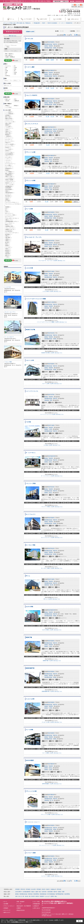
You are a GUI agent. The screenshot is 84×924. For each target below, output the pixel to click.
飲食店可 (8, 250)
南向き (7, 244)
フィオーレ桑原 (30, 67)
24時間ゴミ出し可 (10, 229)
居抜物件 (8, 252)
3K (14, 70)
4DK (15, 74)
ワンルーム (8, 66)
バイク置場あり (9, 171)
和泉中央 (55, 44)
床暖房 (7, 199)
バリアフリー (9, 128)
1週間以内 (16, 100)
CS (6, 208)
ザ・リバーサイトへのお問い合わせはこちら (52, 476)
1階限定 (19, 908)
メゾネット (8, 158)
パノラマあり (8, 107)
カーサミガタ (29, 38)
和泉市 (49, 42)
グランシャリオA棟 (31, 791)
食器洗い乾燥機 (9, 179)
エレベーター (9, 166)
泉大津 (51, 584)
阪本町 (52, 127)
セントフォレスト (31, 514)
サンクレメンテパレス (32, 123)
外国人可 (8, 142)
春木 (51, 308)
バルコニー (8, 162)
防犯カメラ (8, 224)
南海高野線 (36, 894)
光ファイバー (9, 213)
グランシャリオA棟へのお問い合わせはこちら (52, 814)
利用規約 (6, 908)
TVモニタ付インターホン (12, 218)
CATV (7, 211)
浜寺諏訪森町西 (26, 891)
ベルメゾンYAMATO (31, 95)
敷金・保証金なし (9, 53)
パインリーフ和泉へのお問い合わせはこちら (52, 506)
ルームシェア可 (9, 146)
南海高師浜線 (43, 894)
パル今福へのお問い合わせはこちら (51, 445)
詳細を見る (68, 59)
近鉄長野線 (67, 894)
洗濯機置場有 (9, 175)
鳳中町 (55, 891)
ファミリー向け (9, 152)
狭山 (56, 896)
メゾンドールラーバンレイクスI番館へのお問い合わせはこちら (52, 322)
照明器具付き (9, 168)
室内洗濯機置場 (9, 154)
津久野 (33, 896)
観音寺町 (53, 456)
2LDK (6, 70)
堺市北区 (59, 889)
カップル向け (9, 149)
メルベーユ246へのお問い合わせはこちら (52, 383)
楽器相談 (8, 115)
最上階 (7, 242)
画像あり (7, 105)
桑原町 (52, 70)
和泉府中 (51, 46)
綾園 (37, 891)
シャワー (8, 194)
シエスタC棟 (29, 268)
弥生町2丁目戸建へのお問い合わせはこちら (51, 352)
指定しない (8, 99)
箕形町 (52, 42)
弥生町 (52, 333)
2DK (15, 69)
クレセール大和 (30, 699)
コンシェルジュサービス (11, 232)
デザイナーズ (9, 120)
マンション (14, 45)
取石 (40, 891)
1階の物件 (8, 237)
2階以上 (7, 236)
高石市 (43, 889)
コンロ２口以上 (9, 178)
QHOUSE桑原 (30, 760)
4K (6, 74)
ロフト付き (8, 157)
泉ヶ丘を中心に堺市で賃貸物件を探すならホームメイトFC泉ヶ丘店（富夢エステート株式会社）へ (58, 903)
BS (6, 210)
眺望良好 (8, 134)
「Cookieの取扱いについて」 (17, 922)
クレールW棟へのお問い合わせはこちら (51, 753)
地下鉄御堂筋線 (51, 894)
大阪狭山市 (53, 889)
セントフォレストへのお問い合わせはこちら (52, 537)
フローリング (9, 155)
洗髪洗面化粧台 (9, 192)
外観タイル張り (9, 176)
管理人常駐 (8, 133)
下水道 (7, 257)
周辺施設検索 (36, 903)
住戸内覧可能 (9, 231)
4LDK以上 (7, 75)
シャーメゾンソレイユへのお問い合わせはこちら (52, 414)
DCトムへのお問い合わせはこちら (52, 599)
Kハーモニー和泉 (30, 545)
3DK (6, 72)
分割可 (7, 129)
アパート (7, 45)
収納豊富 (8, 207)
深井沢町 (44, 891)
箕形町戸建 (29, 637)
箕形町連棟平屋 (30, 668)
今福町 (52, 271)
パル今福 (28, 422)
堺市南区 (39, 889)
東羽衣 (37, 896)
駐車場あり (8, 234)
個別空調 (8, 253)
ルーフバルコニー (10, 163)
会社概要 (6, 903)
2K (6, 69)
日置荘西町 (50, 891)
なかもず (47, 896)
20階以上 (8, 240)
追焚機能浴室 (9, 186)
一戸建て (7, 46)
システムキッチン (10, 181)
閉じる (79, 921)
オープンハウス (9, 141)
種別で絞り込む (12, 35)
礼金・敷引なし (9, 55)
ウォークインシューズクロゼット (12, 204)
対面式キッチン (9, 183)
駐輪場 (7, 170)
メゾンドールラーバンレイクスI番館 (36, 298)
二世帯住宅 (8, 136)
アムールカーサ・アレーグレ (34, 237)
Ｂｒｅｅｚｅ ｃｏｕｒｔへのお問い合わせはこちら (51, 845)
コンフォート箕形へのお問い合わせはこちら (52, 876)
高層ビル (8, 248)
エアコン (8, 197)
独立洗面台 (8, 196)
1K (14, 66)
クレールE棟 (29, 208)
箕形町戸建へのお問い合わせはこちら (52, 660)
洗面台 (7, 191)
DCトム (28, 575)
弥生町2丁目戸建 (30, 329)
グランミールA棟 (30, 152)
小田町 (52, 302)
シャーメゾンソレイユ (32, 391)
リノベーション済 (10, 121)
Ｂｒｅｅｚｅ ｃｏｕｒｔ (33, 822)
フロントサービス (10, 228)
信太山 (50, 74)
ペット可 (19, 903)
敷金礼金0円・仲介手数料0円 (24, 906)
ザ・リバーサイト (31, 452)
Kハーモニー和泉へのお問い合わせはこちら (51, 568)
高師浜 (59, 891)
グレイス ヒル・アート (10, 312)
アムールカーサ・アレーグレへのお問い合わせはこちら (52, 260)
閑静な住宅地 (9, 118)
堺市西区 (17, 889)
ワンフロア (8, 247)
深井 (16, 896)
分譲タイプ (8, 131)
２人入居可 (8, 126)
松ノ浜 (51, 800)
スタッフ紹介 (36, 901)
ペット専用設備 (9, 113)
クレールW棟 (29, 729)
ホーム (5, 901)
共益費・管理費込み (10, 57)
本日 (15, 99)
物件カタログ (7, 912)
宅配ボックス (9, 219)
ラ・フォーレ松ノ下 (9, 337)
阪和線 (46, 46)
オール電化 (8, 165)
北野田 (52, 896)
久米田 (50, 275)
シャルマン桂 (8, 287)
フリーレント (9, 138)
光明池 (54, 47)
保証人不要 (8, 123)
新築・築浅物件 (20, 901)
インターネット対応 (10, 215)
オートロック (9, 216)
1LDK (15, 67)
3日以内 (7, 100)
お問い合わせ (36, 908)
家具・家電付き (9, 173)
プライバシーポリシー (9, 906)
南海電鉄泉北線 (48, 44)
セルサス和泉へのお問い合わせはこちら (51, 629)
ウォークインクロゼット (11, 202)
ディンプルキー (9, 223)
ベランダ (8, 160)
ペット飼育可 (9, 112)
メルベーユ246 (30, 360)
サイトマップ (7, 910)
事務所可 (8, 125)
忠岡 (51, 161)
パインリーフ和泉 (31, 483)
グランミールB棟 (30, 180)
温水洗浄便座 (9, 189)
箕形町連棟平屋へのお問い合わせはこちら (52, 691)
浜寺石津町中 (18, 891)
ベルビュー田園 (8, 361)
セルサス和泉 (29, 606)
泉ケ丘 (20, 896)
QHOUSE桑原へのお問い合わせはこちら (52, 783)
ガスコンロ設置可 (10, 144)
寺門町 (52, 240)
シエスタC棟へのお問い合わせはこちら (51, 291)
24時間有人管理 (9, 226)
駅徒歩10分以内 (21, 910)
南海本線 (47, 161)
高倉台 (33, 891)
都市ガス (8, 255)
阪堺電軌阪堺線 (59, 894)
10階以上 (8, 239)
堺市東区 (28, 889)
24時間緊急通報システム (12, 221)
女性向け (8, 150)
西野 (63, 891)
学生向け (8, 147)
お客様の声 (36, 906)
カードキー (8, 139)
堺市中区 (23, 889)
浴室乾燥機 (8, 187)
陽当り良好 (8, 117)
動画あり (16, 105)
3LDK (15, 72)
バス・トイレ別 (9, 184)
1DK (6, 67)
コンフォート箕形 (31, 852)
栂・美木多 (25, 896)
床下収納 (8, 200)
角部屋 (7, 245)
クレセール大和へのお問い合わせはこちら (52, 722)
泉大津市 (33, 889)
